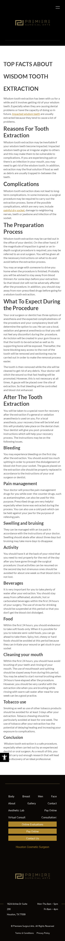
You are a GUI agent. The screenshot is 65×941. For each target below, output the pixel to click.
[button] (4, 757)
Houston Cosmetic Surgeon (32, 847)
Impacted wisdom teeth (26, 113)
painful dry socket (14, 210)
